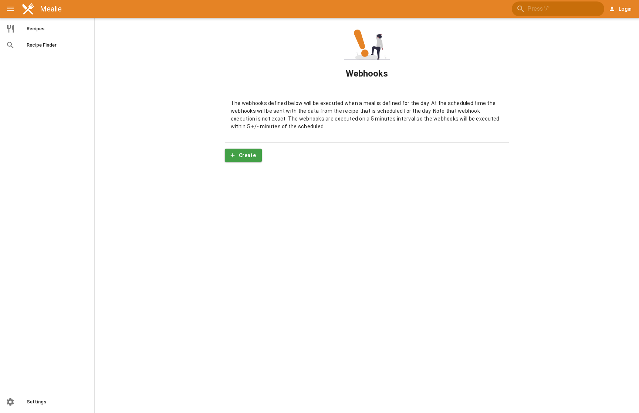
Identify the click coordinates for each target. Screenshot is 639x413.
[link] (47, 29)
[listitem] (47, 402)
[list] (47, 37)
